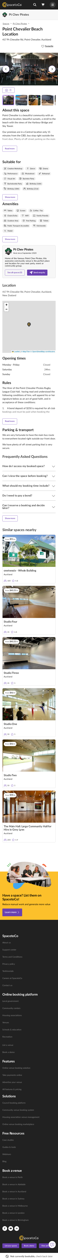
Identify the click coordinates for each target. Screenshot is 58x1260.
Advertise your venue (12, 1082)
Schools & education (11, 1030)
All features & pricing (11, 1089)
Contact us (7, 985)
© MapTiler (25, 351)
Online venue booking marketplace (18, 1124)
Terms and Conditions (12, 957)
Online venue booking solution (16, 1068)
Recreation (7, 1037)
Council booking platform (14, 1103)
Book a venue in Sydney (13, 1199)
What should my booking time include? (25, 486)
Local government (10, 1001)
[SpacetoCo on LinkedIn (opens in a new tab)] (16, 1228)
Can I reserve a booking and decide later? (23, 507)
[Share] (47, 538)
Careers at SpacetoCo (12, 978)
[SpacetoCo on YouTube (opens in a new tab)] (10, 1228)
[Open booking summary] (43, 5)
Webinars (6, 1154)
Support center (9, 950)
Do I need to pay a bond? (17, 495)
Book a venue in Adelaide (13, 1184)
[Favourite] (52, 538)
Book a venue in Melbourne (15, 1206)
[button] (35, 4)
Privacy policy (8, 964)
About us (6, 943)
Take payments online (12, 1075)
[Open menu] (53, 5)
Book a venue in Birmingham (15, 1220)
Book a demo (8, 1052)
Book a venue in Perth (12, 1177)
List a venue (7, 1045)
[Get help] (52, 1244)
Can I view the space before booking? (25, 476)
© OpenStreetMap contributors (42, 351)
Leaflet (17, 351)
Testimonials (8, 971)
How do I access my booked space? (23, 466)
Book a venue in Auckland (14, 1192)
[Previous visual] (6, 69)
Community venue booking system (18, 1110)
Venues (5, 1023)
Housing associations (12, 1015)
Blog (4, 1161)
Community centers (11, 1008)
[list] (29, 964)
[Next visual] (52, 69)
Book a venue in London (13, 1213)
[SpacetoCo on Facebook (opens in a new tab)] (4, 1228)
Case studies (8, 1140)
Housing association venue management (20, 1117)
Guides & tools (9, 1147)
